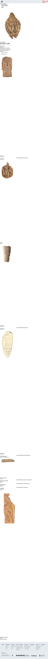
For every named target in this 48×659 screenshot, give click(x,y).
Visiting (2, 644)
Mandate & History (38, 646)
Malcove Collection (27, 647)
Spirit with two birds (3, 484)
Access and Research (4, 5)
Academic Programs (19, 647)
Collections (26, 644)
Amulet (1, 242)
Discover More (3, 54)
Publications (32, 644)
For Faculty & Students (19, 646)
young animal (2, 488)
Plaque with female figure (4, 637)
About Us (37, 644)
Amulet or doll (2, 155)
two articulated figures (3, 456)
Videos (2, 7)
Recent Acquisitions (4, 4)
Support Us (43, 644)
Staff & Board (38, 647)
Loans (2, 6)
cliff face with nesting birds (4, 480)
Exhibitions (8, 644)
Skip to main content (3, 3)
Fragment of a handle (3, 477)
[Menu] (2, 2)
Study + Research (19, 644)
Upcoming (7, 647)
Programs (13, 644)
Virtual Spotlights (13, 646)
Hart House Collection (27, 646)
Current (7, 646)
